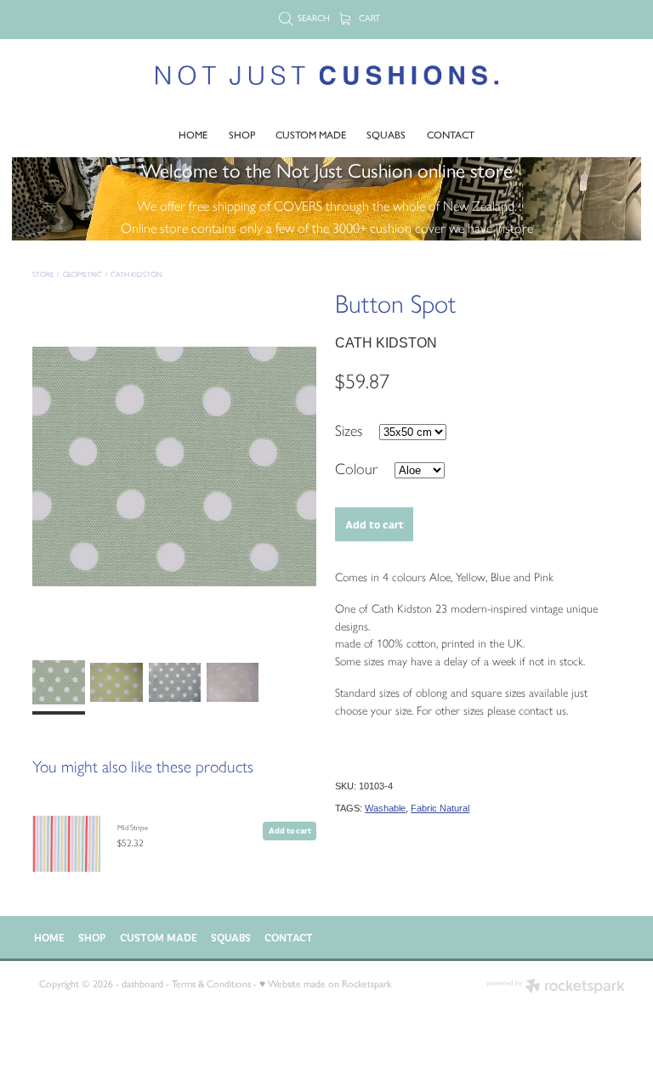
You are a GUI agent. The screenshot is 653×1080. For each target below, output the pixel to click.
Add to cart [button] (374, 524)
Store (43, 274)
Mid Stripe (132, 827)
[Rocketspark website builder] (555, 988)
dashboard (142, 984)
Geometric (82, 274)
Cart (368, 18)
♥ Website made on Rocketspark (325, 984)
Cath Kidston (136, 274)
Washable (385, 808)
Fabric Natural (440, 808)
